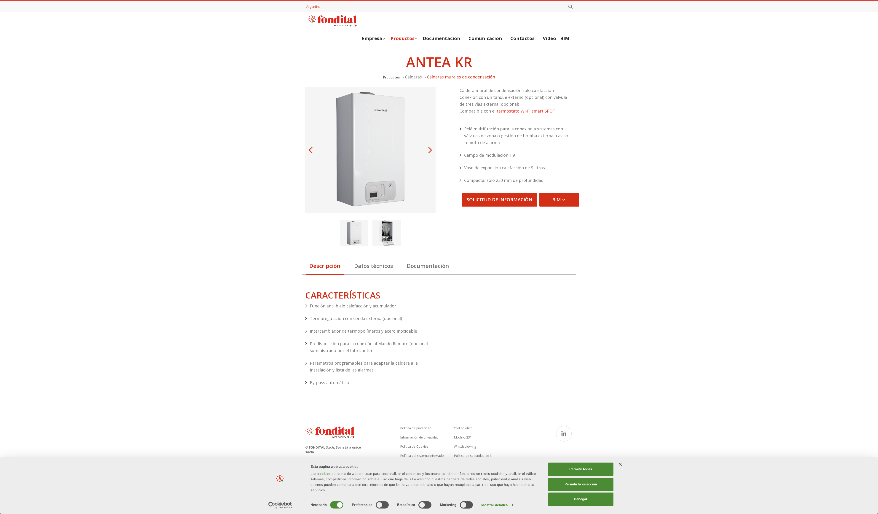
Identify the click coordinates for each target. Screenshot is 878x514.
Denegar (580, 499)
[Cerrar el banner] (620, 464)
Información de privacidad (419, 437)
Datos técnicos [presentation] (373, 265)
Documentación (441, 38)
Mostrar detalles (494, 505)
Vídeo (549, 38)
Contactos (522, 38)
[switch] (382, 505)
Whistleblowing (465, 446)
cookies (324, 474)
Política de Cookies (414, 446)
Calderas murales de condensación (461, 77)
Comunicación (485, 38)
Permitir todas (580, 469)
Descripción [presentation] (324, 265)
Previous (311, 150)
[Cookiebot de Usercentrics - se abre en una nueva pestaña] (280, 505)
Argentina (313, 6)
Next (430, 150)
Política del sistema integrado (422, 455)
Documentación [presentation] (428, 265)
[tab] (324, 267)
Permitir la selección (581, 484)
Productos (403, 38)
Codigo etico (463, 428)
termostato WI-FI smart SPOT (526, 111)
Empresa (372, 38)
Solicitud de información (499, 199)
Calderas (413, 77)
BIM (564, 38)
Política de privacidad (415, 428)
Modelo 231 (463, 437)
